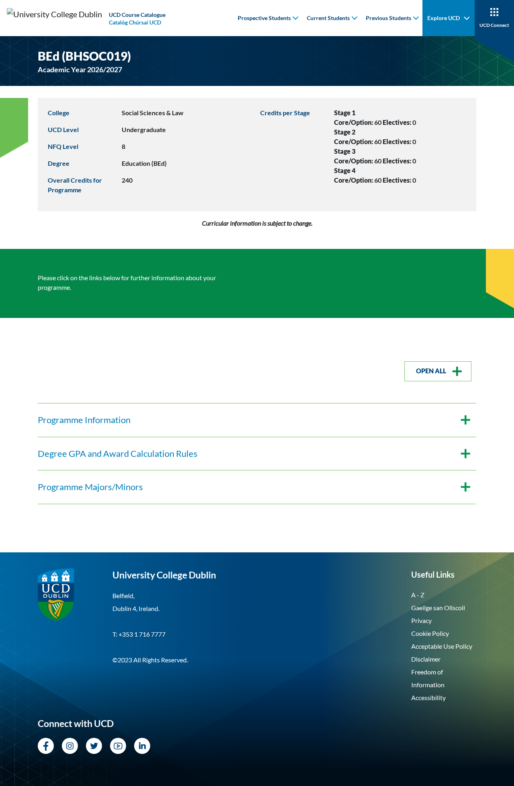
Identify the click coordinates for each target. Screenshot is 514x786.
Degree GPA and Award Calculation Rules (118, 453)
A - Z (417, 595)
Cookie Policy (430, 633)
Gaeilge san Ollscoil (438, 607)
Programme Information (84, 420)
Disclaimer (426, 659)
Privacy (421, 620)
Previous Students (388, 17)
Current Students (328, 17)
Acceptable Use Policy (441, 646)
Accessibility (428, 697)
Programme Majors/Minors (90, 487)
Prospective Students (264, 17)
